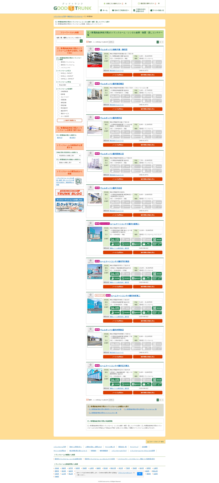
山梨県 (156, 468)
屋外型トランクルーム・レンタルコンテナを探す (100, 459)
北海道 (57, 468)
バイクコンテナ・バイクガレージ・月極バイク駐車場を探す (136, 459)
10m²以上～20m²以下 (67, 79)
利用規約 (93, 450)
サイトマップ (134, 447)
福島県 (98, 468)
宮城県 (85, 468)
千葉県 (128, 468)
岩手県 (71, 468)
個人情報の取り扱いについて (78, 450)
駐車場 (63, 94)
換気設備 (63, 102)
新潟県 (64, 471)
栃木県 (142, 468)
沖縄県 (57, 476)
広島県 (57, 474)
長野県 (57, 471)
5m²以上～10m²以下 (67, 76)
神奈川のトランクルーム (74, 16)
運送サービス (65, 113)
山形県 (92, 468)
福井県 (71, 471)
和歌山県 (155, 471)
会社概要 (144, 447)
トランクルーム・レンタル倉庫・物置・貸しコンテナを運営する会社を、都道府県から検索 (65, 181)
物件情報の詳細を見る (148, 75)
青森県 (64, 468)
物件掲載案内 (104, 450)
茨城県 (135, 468)
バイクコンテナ (65, 67)
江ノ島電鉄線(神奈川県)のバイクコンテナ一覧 (103, 413)
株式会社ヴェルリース (117, 70)
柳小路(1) (73, 137)
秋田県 (78, 468)
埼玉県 (121, 468)
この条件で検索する (69, 120)
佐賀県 (156, 474)
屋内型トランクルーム (67, 62)
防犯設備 (63, 105)
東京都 (105, 468)
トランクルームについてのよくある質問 (142, 450)
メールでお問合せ (117, 75)
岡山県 (71, 474)
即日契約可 (64, 108)
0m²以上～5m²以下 (66, 73)
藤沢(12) (59, 137)
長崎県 (149, 474)
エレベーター (65, 97)
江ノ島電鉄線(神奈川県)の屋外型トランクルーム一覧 (140, 409)
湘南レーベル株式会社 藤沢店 (119, 248)
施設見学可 (64, 111)
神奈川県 (113, 468)
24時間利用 (64, 91)
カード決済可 (65, 116)
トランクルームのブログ (119, 450)
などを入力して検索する (69, 37)
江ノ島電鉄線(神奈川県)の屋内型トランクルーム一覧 (105, 409)
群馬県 (149, 468)
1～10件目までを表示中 (100, 42)
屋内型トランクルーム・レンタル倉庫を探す (68, 459)
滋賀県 (147, 471)
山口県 (64, 474)
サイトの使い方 (110, 447)
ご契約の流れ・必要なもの (93, 447)
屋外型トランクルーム (67, 65)
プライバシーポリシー (125, 473)
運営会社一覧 (122, 447)
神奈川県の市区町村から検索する (67, 152)
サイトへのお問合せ (60, 450)
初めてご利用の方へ (75, 447)
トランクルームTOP (60, 16)
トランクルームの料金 (64, 82)
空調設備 (63, 100)
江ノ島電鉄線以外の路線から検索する (69, 159)
